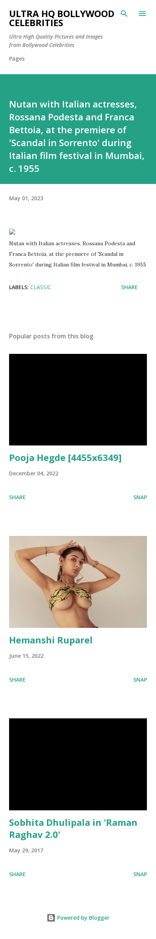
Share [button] (129, 287)
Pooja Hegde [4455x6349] (65, 457)
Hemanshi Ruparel (51, 640)
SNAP (140, 497)
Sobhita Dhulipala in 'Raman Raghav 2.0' (73, 828)
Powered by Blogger (82, 917)
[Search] (124, 13)
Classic (40, 287)
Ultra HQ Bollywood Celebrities (61, 18)
